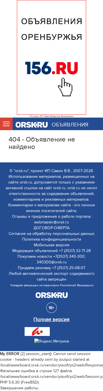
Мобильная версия (51, 245)
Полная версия (51, 320)
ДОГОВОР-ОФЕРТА (51, 227)
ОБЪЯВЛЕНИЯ (70, 125)
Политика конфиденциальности (51, 239)
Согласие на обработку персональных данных (51, 233)
